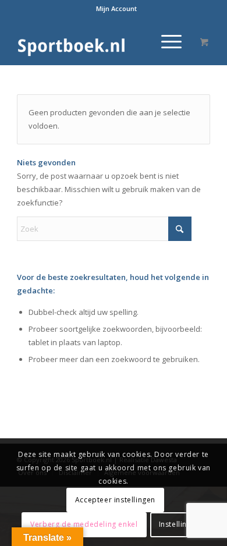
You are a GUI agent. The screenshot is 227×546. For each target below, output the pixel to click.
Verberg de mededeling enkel (83, 524)
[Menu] (166, 41)
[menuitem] (116, 9)
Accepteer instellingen (115, 500)
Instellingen (179, 524)
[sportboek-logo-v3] (94, 41)
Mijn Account (116, 8)
